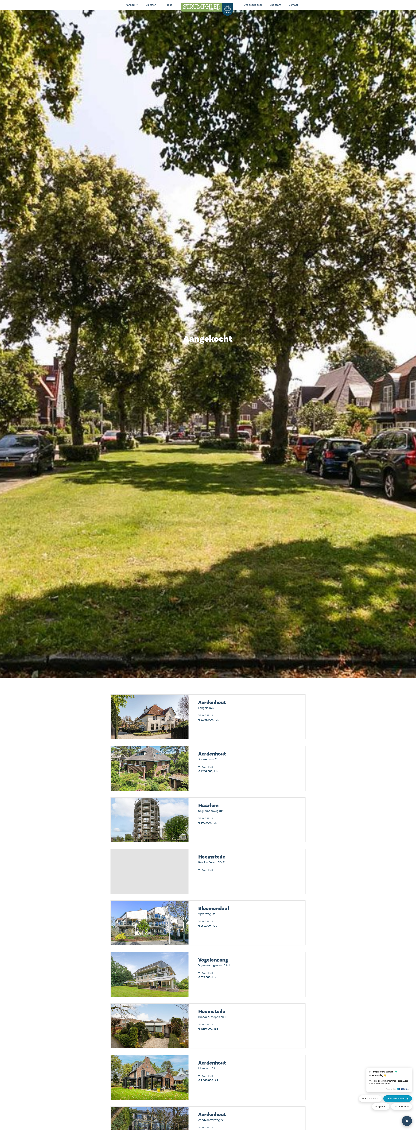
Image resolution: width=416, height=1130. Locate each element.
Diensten (151, 4)
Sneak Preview (402, 1106)
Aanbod (130, 4)
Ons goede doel (253, 4)
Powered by (391, 1089)
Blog (169, 4)
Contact (293, 4)
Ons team (275, 4)
